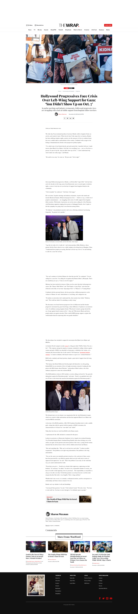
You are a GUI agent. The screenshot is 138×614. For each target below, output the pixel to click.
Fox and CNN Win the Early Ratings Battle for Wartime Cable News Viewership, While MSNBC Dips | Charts (101, 557)
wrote (66, 346)
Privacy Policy (87, 580)
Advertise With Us (103, 588)
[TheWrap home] (69, 25)
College (100, 580)
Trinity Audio (53, 128)
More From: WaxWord (69, 536)
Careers (57, 585)
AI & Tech (94, 30)
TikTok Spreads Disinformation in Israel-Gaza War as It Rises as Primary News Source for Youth (78, 558)
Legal (86, 575)
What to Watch (78, 30)
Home (59, 91)
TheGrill (60, 30)
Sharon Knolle (74, 565)
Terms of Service (88, 578)
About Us (57, 578)
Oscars (100, 585)
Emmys (100, 583)
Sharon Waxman (62, 114)
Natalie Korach (38, 561)
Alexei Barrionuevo (31, 561)
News (29, 30)
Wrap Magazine (103, 575)
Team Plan (72, 580)
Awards (46, 30)
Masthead (57, 588)
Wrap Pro (73, 575)
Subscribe (108, 25)
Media (108, 30)
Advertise (57, 580)
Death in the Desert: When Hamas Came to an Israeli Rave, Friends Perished (34, 556)
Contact (57, 583)
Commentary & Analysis (68, 91)
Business (101, 30)
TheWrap (58, 575)
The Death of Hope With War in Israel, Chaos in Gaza (57, 555)
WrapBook (57, 593)
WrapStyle (68, 30)
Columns (86, 30)
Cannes (100, 578)
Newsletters (40, 25)
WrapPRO (53, 30)
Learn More (72, 583)
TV (34, 30)
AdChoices (86, 583)
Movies (40, 30)
